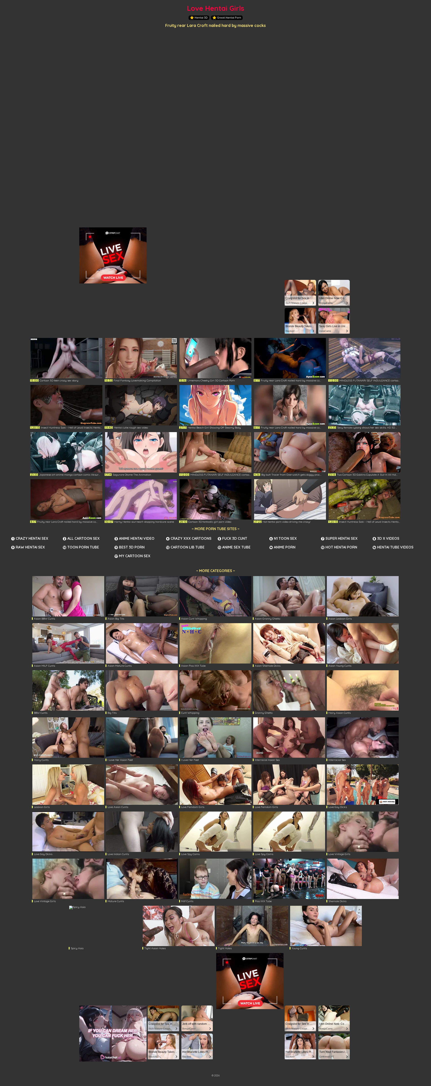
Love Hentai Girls (215, 8)
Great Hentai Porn (229, 17)
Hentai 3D (201, 17)
